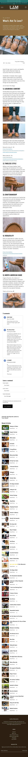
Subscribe (24, 750)
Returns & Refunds (14, 736)
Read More (12, 428)
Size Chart (14, 739)
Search (14, 731)
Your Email (5, 388)
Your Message (6, 394)
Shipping (14, 737)
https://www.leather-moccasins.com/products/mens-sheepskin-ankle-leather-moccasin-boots (13, 159)
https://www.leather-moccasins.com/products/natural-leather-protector (13, 253)
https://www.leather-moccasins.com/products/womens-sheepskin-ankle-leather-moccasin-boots (13, 150)
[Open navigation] (2, 7)
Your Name (5, 383)
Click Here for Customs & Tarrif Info (8, 2)
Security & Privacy (14, 734)
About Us (14, 733)
